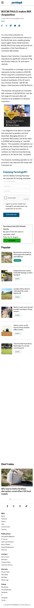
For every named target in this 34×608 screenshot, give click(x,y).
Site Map (4, 577)
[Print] (20, 25)
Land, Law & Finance (7, 542)
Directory (4, 550)
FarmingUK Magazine (7, 536)
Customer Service (6, 565)
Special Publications (7, 547)
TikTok (3, 600)
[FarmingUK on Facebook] (7, 506)
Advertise (4, 559)
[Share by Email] (16, 25)
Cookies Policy (5, 562)
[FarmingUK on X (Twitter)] (14, 506)
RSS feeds (4, 574)
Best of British (5, 544)
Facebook (4, 592)
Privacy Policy (5, 572)
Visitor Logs (5, 580)
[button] (9, 499)
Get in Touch (5, 557)
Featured (4, 519)
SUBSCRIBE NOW (11, 214)
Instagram (4, 598)
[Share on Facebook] (3, 25)
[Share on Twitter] (8, 25)
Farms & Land (5, 527)
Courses (3, 529)
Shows (3, 521)
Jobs (2, 524)
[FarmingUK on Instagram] (20, 506)
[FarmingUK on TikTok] (26, 506)
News (3, 21)
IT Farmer (4, 539)
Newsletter (4, 587)
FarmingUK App (6, 590)
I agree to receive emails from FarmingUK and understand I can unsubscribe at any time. (16, 206)
